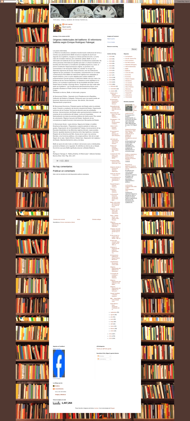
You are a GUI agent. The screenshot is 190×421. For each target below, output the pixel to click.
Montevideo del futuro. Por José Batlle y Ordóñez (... (115, 115)
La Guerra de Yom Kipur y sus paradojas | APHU (115, 156)
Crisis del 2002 (129, 72)
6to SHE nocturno (130, 62)
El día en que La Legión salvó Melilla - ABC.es (115, 237)
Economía (128, 74)
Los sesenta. (128, 82)
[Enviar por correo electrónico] (60, 161)
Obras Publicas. (129, 87)
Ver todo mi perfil (66, 29)
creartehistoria (59, 389)
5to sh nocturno (129, 60)
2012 (110, 334)
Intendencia (128, 81)
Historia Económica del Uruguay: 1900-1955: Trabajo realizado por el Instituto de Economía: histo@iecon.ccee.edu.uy (131, 134)
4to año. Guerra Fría (130, 58)
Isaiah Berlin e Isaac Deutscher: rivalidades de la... (114, 306)
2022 (110, 66)
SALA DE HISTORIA (60, 391)
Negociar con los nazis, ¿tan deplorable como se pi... (114, 211)
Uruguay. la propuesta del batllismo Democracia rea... (114, 250)
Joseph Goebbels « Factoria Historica (115, 295)
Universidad (128, 97)
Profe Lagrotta (68, 24)
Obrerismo (128, 89)
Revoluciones (129, 91)
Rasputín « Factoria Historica (113, 190)
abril (112, 324)
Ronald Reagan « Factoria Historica (115, 185)
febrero (113, 328)
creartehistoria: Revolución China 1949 (114, 263)
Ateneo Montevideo (130, 66)
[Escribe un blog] (62, 161)
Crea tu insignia (111, 42)
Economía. (128, 76)
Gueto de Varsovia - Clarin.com (115, 174)
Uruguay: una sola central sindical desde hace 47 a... (115, 231)
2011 (110, 336)
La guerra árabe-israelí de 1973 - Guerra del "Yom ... (115, 162)
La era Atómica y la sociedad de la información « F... (115, 179)
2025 (110, 59)
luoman (96, 408)
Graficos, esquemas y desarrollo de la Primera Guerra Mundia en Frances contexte (131, 157)
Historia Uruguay (129, 79)
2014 (110, 82)
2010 (110, 338)
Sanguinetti (128, 93)
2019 (110, 70)
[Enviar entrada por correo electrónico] (57, 160)
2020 (110, 68)
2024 (110, 61)
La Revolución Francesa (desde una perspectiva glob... (114, 197)
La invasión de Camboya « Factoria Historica (114, 276)
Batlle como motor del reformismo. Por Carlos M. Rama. (115, 204)
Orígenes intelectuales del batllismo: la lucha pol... (115, 289)
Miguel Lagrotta (111, 38)
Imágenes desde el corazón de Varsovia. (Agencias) (115, 169)
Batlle (126, 68)
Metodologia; (128, 85)
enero (112, 331)
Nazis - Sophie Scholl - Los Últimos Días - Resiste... (114, 218)
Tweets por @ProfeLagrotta (104, 349)
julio (112, 317)
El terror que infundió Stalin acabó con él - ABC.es (115, 243)
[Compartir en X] (64, 161)
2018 (110, 72)
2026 (110, 56)
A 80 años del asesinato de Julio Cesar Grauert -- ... (114, 141)
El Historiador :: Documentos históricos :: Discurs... (114, 102)
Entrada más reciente (59, 219)
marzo (112, 326)
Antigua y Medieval (60, 394)
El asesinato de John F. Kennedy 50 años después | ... (115, 134)
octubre (113, 91)
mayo (112, 321)
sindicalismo (128, 95)
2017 (110, 75)
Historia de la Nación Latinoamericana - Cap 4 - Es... (115, 95)
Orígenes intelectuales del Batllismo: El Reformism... (115, 269)
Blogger (112, 408)
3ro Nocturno (128, 56)
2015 (110, 79)
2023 (110, 63)
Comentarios (102, 359)
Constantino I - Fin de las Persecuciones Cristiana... (115, 121)
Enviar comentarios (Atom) (68, 222)
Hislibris (57, 386)
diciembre (113, 86)
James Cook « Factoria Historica (114, 127)
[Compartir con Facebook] (66, 161)
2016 (110, 77)
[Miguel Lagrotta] (59, 377)
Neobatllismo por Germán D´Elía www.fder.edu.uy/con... (115, 108)
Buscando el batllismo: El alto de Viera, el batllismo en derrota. (131, 167)
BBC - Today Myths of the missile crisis (115, 300)
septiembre (114, 312)
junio (112, 319)
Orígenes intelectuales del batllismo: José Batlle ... (115, 282)
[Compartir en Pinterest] (68, 161)
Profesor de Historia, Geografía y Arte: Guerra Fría (114, 148)
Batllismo (127, 70)
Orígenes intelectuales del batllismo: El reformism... (115, 224)
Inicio (78, 219)
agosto (112, 314)
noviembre (114, 88)
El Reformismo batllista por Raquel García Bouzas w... (115, 257)
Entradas (101, 356)
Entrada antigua (96, 219)
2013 (110, 84)
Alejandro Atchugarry (131, 64)
